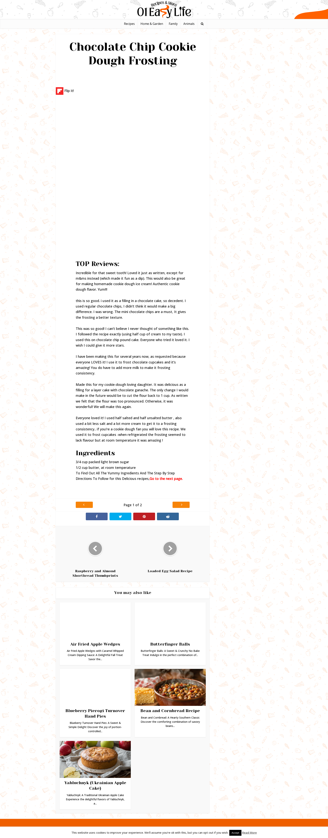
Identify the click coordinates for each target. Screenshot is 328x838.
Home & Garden (151, 24)
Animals (189, 24)
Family (173, 24)
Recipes (129, 24)
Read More (249, 832)
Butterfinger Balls (170, 644)
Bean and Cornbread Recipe (170, 710)
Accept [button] (235, 832)
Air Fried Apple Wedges (95, 644)
